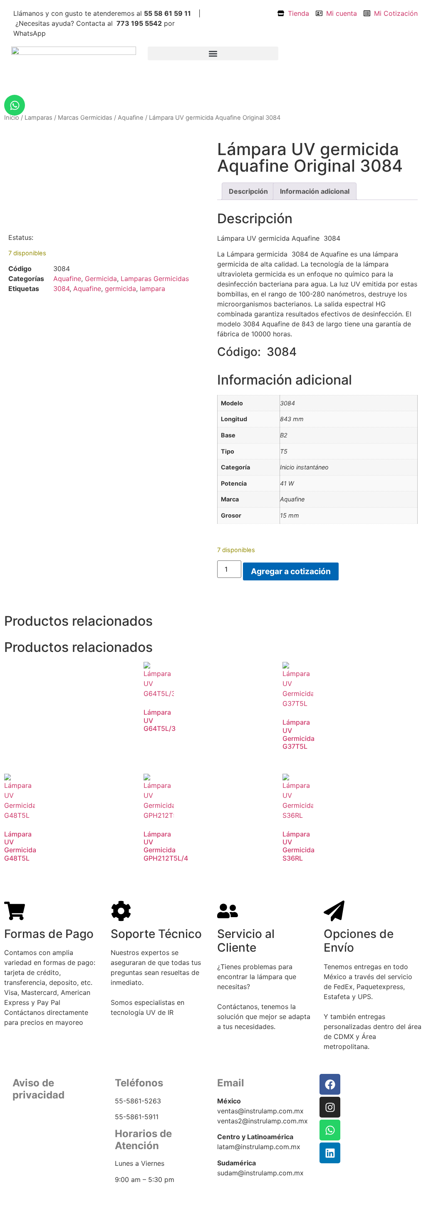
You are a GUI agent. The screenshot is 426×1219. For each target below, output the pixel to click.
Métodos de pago (38, 1152)
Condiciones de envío (44, 1141)
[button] (213, 53)
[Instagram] (330, 1107)
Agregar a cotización (291, 571)
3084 (61, 288)
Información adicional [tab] (314, 191)
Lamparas (38, 117)
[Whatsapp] (14, 105)
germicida (120, 288)
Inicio (11, 117)
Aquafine (131, 117)
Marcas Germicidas (85, 117)
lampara (152, 288)
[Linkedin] (330, 1153)
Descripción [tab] (248, 191)
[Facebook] (330, 1084)
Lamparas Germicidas (155, 278)
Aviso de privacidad (40, 1131)
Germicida (101, 278)
